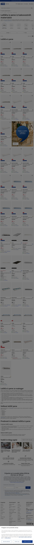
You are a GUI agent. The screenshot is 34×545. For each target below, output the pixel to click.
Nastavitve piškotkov (6, 541)
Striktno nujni (17, 541)
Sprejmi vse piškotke (27, 541)
